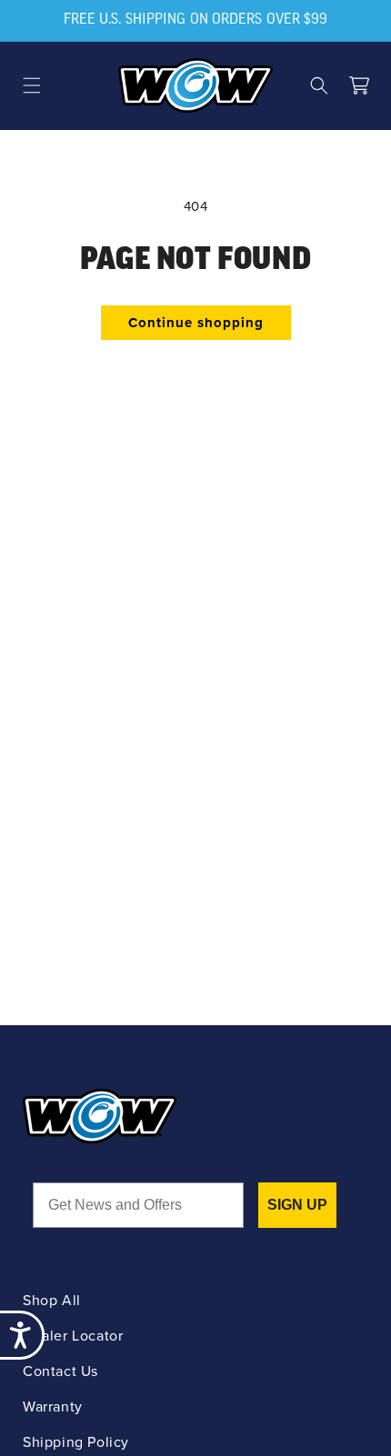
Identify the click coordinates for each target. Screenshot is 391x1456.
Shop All (52, 1300)
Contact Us (60, 1371)
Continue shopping (196, 323)
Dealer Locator (73, 1335)
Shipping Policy (76, 1442)
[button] (32, 85)
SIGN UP (297, 1204)
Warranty (53, 1406)
